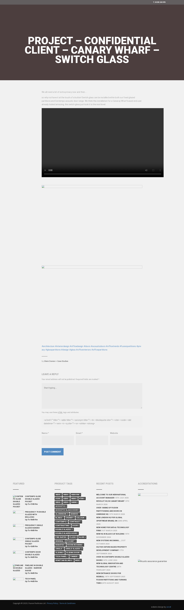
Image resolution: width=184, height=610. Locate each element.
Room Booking (75, 545)
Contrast (75, 522)
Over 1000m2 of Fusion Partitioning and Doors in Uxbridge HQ (109, 511)
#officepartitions (99, 350)
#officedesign (76, 346)
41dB (58, 498)
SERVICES (121, 14)
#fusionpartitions (128, 346)
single (59, 549)
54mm (74, 502)
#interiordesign (62, 346)
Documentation (112, 32)
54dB (66, 502)
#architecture (48, 346)
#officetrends (112, 346)
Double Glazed (64, 529)
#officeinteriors (83, 350)
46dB (74, 498)
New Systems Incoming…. (108, 541)
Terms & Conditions (68, 603)
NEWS (97, 32)
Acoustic (60, 506)
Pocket (71, 541)
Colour (81, 518)
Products (67, 14)
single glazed (73, 549)
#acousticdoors (98, 346)
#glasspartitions (53, 350)
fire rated (61, 537)
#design (65, 350)
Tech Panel (61, 556)
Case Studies (62, 361)
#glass (72, 350)
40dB (66, 495)
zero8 (168, 607)
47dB (82, 498)
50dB (58, 502)
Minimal (60, 541)
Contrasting (62, 525)
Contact (130, 32)
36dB (58, 495)
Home (38, 14)
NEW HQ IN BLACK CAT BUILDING (110, 534)
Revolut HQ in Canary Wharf (110, 501)
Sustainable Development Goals (53, 32)
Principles (51, 14)
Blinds (59, 518)
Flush (73, 537)
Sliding (59, 552)
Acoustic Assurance (100, 14)
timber (74, 556)
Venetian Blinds (64, 560)
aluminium (62, 514)
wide (78, 560)
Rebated (60, 545)
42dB (66, 498)
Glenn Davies (49, 361)
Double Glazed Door (66, 533)
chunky (70, 518)
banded (75, 514)
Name (45, 433)
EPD (82, 14)
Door (75, 525)
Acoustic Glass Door (67, 510)
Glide (82, 537)
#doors (87, 346)
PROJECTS (84, 32)
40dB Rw (75, 495)
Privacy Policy (52, 603)
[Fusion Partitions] (18, 14)
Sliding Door (73, 552)
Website (114, 433)
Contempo (61, 522)
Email (79, 433)
